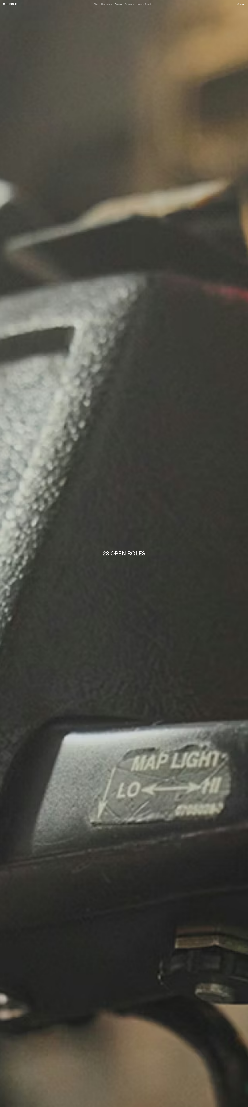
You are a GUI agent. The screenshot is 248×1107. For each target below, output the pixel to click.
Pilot (96, 4)
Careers (118, 4)
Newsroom (106, 4)
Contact (241, 4)
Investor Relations (145, 4)
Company (129, 4)
